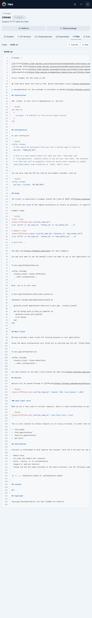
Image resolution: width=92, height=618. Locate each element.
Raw (87, 45)
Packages (7, 13)
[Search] (81, 4)
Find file (74, 45)
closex (6, 17)
